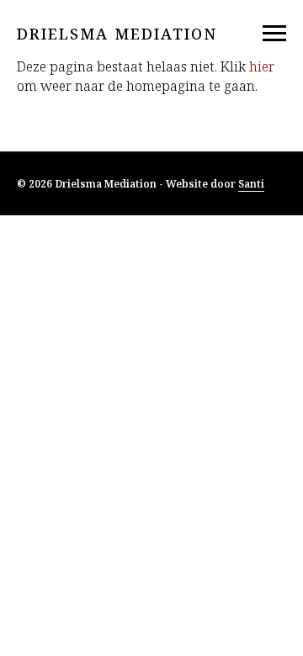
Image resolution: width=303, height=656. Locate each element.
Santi (251, 184)
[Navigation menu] (274, 33)
